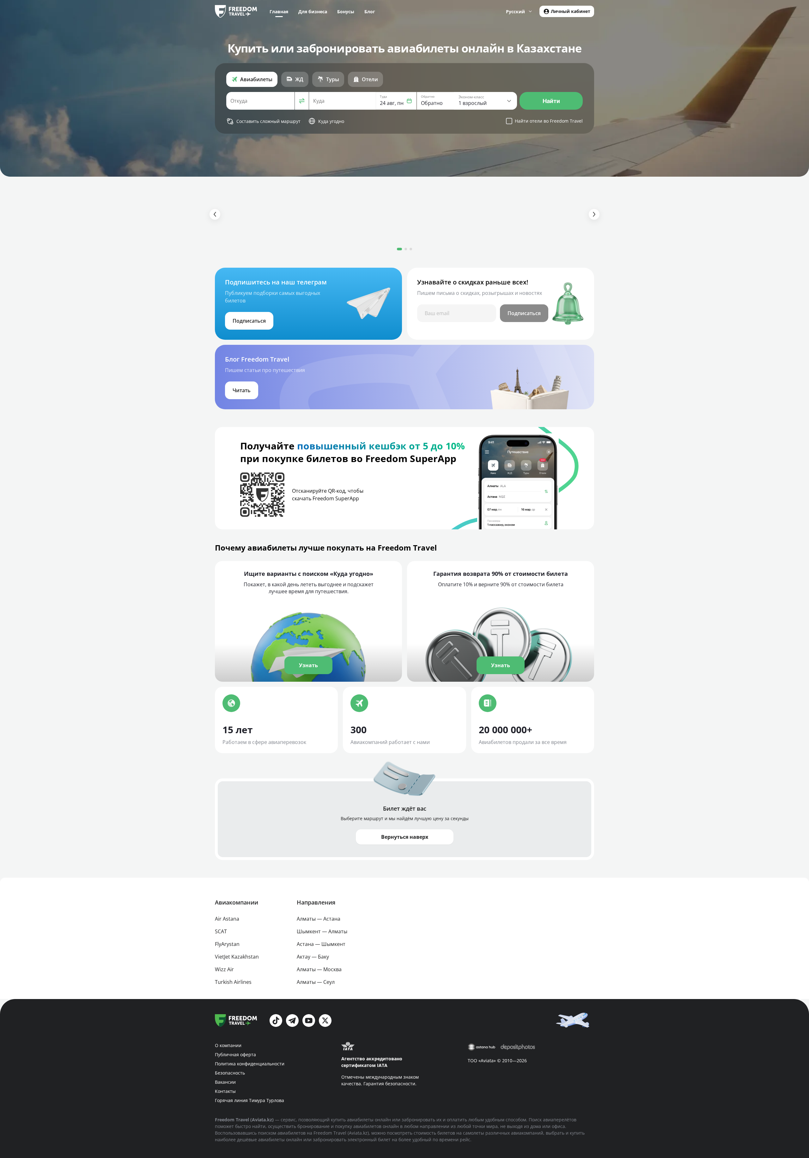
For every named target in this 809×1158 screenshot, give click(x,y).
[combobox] (260, 100)
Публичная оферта (235, 1054)
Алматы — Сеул (316, 981)
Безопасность (230, 1073)
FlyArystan (227, 944)
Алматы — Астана (318, 918)
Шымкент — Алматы (322, 931)
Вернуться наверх (404, 836)
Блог (369, 12)
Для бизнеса (312, 12)
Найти (551, 101)
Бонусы (345, 12)
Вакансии (225, 1082)
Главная (279, 12)
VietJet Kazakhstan (237, 956)
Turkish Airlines (233, 981)
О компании (228, 1045)
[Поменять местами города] (302, 101)
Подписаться (524, 313)
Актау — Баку (313, 956)
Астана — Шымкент (321, 944)
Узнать (308, 665)
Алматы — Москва (319, 969)
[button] (396, 101)
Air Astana (227, 918)
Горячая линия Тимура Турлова (249, 1100)
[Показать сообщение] (574, 1019)
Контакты (225, 1091)
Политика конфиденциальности (249, 1064)
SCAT (221, 931)
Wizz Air (224, 969)
